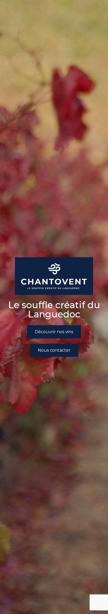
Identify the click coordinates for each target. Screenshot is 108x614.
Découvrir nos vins (54, 331)
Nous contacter (54, 350)
